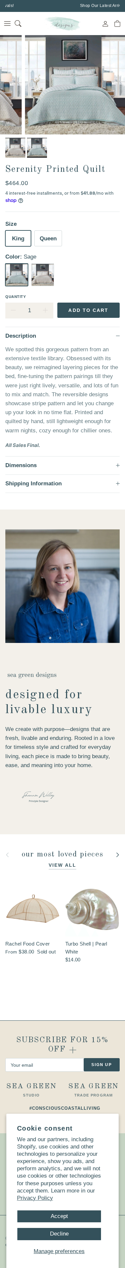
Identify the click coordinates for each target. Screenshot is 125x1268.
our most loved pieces (62, 854)
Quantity (15, 297)
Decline (59, 1234)
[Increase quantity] (45, 310)
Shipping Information (33, 483)
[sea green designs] (62, 23)
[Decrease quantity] (13, 310)
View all (62, 865)
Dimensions (21, 465)
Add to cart (88, 310)
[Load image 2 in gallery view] (75, 84)
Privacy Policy (35, 1198)
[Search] (22, 23)
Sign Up (101, 1064)
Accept (59, 1216)
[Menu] (7, 23)
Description (20, 336)
